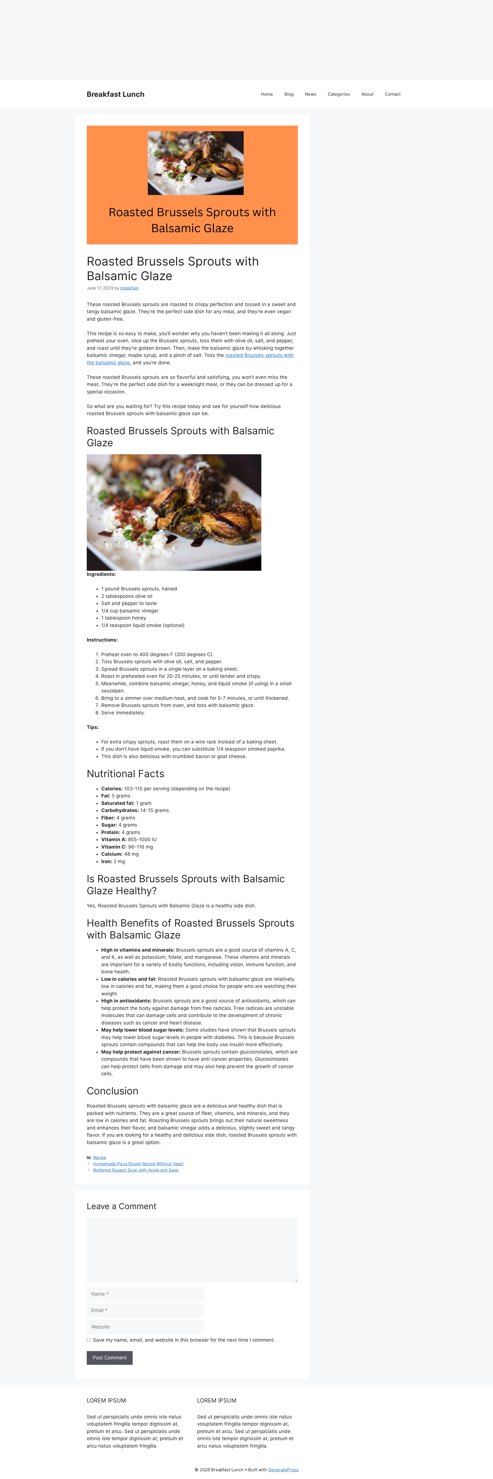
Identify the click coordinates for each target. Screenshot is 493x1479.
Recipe (99, 1157)
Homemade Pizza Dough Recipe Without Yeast (138, 1163)
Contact (393, 94)
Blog (289, 94)
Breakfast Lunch (116, 94)
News (310, 94)
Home (267, 94)
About (367, 94)
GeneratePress (283, 1469)
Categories (339, 94)
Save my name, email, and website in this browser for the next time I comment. (184, 1340)
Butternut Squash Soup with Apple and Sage (135, 1169)
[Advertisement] (171, 40)
